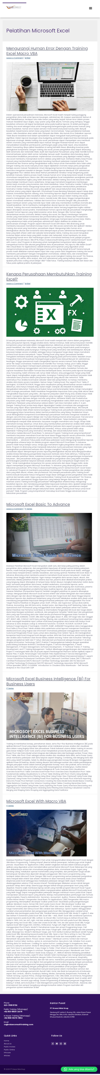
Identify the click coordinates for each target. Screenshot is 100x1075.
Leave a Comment (14, 58)
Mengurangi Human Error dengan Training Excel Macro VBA (47, 51)
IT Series (28, 509)
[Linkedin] (64, 1043)
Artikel (27, 58)
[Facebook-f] (52, 1043)
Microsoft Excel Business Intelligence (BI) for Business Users (48, 681)
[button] (90, 8)
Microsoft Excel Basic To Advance (38, 504)
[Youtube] (56, 1043)
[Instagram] (60, 1043)
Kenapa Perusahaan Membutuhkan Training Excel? (49, 276)
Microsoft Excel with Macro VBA (36, 801)
